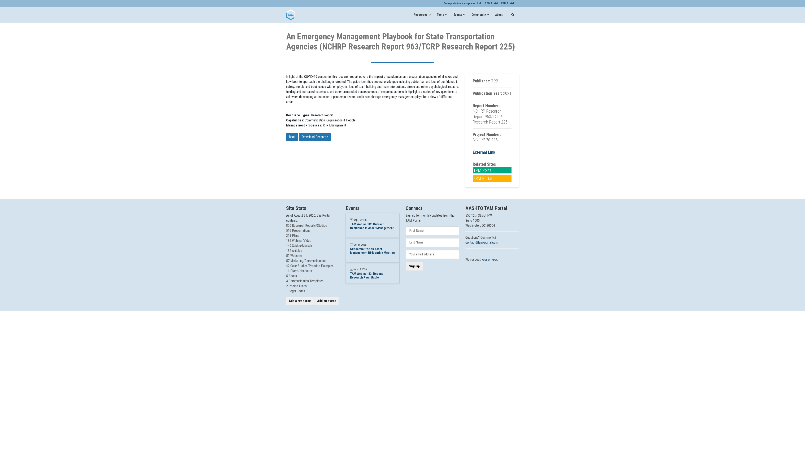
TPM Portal (482, 170)
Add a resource (300, 301)
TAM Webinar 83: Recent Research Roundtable (366, 275)
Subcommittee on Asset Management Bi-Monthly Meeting (372, 251)
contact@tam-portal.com (481, 243)
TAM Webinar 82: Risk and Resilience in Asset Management (372, 226)
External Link (484, 152)
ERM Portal (482, 178)
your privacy (489, 260)
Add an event (326, 301)
